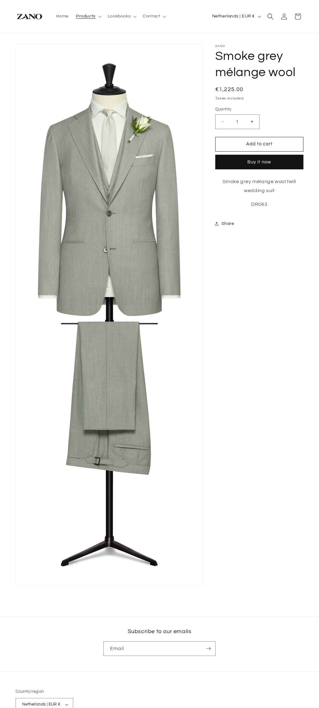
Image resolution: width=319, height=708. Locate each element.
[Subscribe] (208, 648)
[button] (88, 16)
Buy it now (259, 162)
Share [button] (227, 223)
